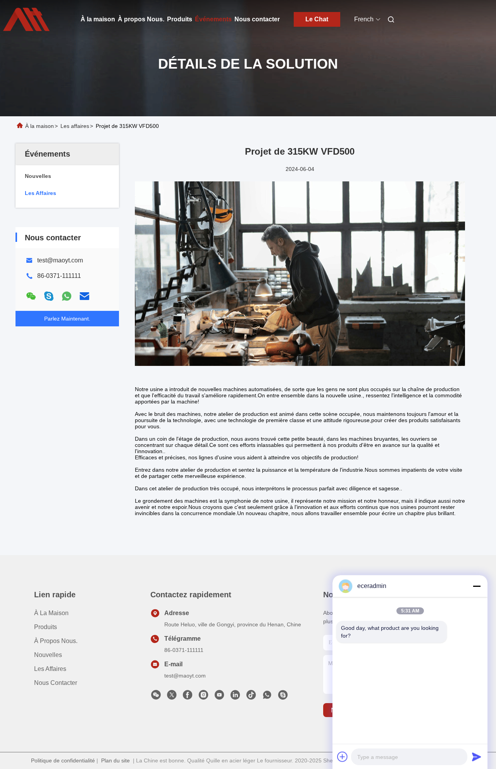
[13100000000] (267, 697)
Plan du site (115, 760)
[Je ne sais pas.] (66, 296)
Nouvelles (48, 655)
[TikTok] (251, 697)
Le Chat (316, 19)
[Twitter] (171, 697)
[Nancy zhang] (282, 697)
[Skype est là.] (49, 296)
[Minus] (476, 586)
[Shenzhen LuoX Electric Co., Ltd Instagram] (203, 697)
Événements (213, 19)
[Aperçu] (26, 19)
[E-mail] (84, 296)
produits (45, 627)
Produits (179, 19)
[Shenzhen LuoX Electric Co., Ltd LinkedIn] (235, 697)
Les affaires (74, 126)
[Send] (476, 756)
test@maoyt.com (60, 260)
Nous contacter (257, 19)
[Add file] (342, 756)
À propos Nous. (141, 19)
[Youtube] (219, 697)
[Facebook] (187, 697)
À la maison (98, 19)
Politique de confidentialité (63, 760)
